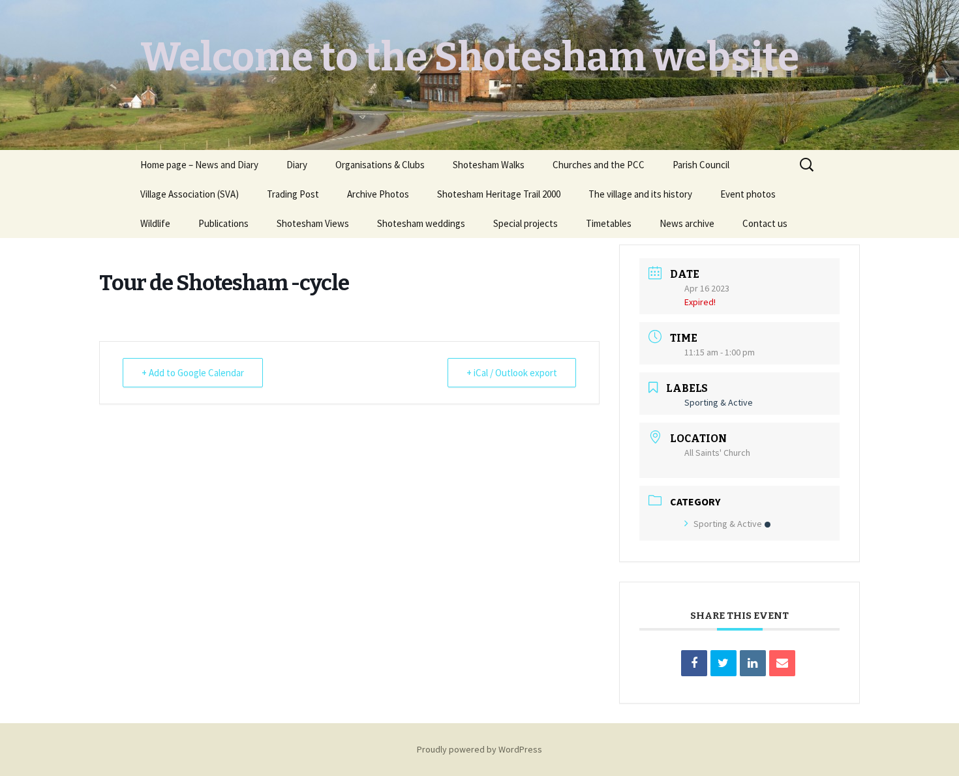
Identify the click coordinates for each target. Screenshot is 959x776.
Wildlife (155, 223)
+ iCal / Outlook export (511, 372)
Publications (223, 223)
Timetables (609, 223)
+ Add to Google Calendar (193, 372)
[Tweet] (723, 663)
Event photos (748, 194)
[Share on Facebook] (694, 663)
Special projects (525, 223)
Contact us (764, 223)
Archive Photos (378, 194)
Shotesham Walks (489, 164)
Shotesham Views (313, 223)
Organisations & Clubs (380, 164)
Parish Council (701, 164)
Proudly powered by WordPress (479, 749)
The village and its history (640, 194)
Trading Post (293, 194)
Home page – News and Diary (199, 164)
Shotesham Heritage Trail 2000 (498, 194)
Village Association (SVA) (189, 194)
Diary (296, 164)
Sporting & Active (727, 524)
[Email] (782, 663)
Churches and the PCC (599, 164)
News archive (687, 223)
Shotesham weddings (421, 223)
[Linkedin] (753, 663)
